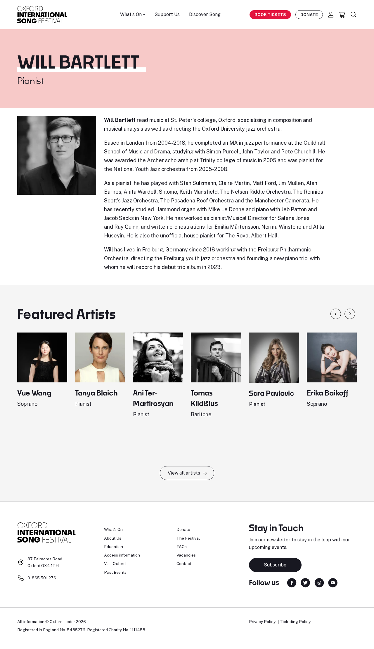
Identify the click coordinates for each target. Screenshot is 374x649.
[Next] (350, 314)
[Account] (330, 14)
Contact (183, 563)
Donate (309, 14)
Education (113, 546)
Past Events (115, 572)
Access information (122, 555)
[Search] (353, 14)
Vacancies (186, 555)
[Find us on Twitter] (305, 582)
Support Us (167, 14)
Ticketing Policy (295, 621)
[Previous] (336, 314)
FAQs (181, 546)
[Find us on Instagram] (319, 582)
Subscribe (275, 565)
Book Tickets (270, 14)
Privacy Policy (262, 621)
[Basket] (342, 14)
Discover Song (205, 14)
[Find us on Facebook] (292, 582)
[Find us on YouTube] (332, 582)
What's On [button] (131, 14)
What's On (113, 529)
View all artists (184, 473)
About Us (112, 538)
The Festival (188, 538)
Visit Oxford (115, 563)
